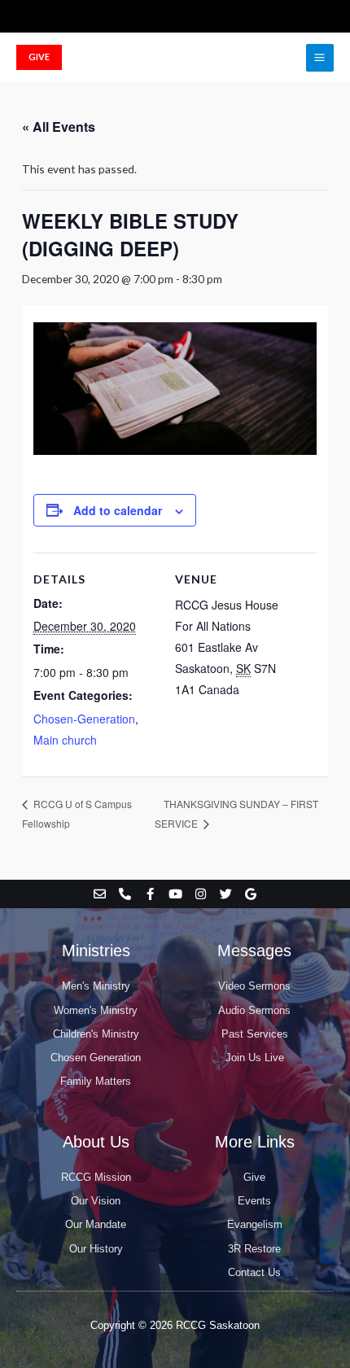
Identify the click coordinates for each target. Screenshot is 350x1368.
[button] (39, 57)
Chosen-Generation (84, 718)
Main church (65, 740)
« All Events (58, 126)
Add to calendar (117, 510)
